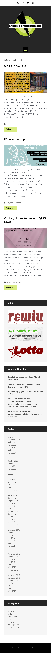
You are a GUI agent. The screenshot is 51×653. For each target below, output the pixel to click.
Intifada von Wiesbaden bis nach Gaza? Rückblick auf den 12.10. (24, 385)
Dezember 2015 (14, 575)
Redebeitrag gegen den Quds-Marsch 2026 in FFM (24, 378)
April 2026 (11, 437)
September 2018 (14, 514)
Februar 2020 (13, 490)
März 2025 (12, 445)
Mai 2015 (11, 586)
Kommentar (12, 617)
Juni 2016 (11, 562)
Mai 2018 (11, 522)
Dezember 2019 (14, 496)
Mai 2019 (11, 506)
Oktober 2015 (13, 581)
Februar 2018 (13, 525)
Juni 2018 (11, 519)
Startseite (7, 60)
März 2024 (12, 453)
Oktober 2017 (13, 533)
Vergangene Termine (14, 124)
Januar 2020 (12, 493)
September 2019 (14, 498)
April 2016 (11, 565)
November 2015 (14, 578)
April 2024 (11, 450)
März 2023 (12, 469)
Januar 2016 (12, 573)
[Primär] (25, 49)
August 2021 (13, 474)
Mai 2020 (11, 485)
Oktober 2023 (13, 461)
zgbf (9, 630)
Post (9, 619)
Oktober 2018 (13, 511)
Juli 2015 (11, 583)
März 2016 (12, 567)
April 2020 (11, 488)
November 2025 (14, 440)
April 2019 (11, 509)
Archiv (10, 614)
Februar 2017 (13, 549)
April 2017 (11, 543)
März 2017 (12, 546)
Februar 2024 (13, 456)
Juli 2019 (11, 503)
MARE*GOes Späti (16, 66)
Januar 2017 (12, 551)
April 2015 (11, 589)
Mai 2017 (11, 541)
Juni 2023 (11, 466)
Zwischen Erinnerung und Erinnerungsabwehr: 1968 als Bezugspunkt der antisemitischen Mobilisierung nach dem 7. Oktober (23, 403)
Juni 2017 (11, 538)
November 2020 (14, 480)
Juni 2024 (11, 448)
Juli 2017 (11, 535)
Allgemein (11, 611)
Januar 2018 (12, 527)
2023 (14, 60)
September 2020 (14, 482)
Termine (11, 622)
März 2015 (12, 591)
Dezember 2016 (14, 554)
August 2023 (13, 464)
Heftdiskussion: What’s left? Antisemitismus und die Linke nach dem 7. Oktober (25, 414)
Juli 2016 (11, 559)
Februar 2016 (13, 570)
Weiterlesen (10, 129)
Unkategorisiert (13, 625)
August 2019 (13, 501)
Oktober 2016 (13, 557)
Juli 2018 (11, 517)
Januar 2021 (12, 477)
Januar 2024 (12, 458)
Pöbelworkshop (14, 139)
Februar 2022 (13, 472)
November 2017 (14, 530)
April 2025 (11, 442)
